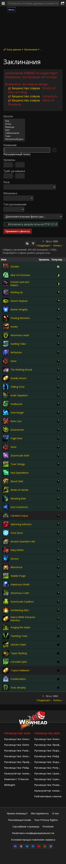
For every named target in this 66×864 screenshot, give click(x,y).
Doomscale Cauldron (22, 601)
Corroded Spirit (18, 661)
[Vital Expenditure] (6, 472)
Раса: (6, 182)
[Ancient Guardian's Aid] (6, 541)
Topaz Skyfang (18, 653)
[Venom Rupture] (6, 301)
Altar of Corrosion (20, 275)
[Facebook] (33, 846)
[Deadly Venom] (6, 378)
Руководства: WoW (17, 733)
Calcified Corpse (19, 515)
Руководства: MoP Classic (48, 733)
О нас (55, 813)
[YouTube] (38, 846)
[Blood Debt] (6, 481)
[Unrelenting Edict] (6, 610)
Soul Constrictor (19, 507)
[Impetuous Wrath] (6, 584)
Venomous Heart (19, 335)
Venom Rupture (19, 300)
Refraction (16, 352)
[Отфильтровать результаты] (33, 243)
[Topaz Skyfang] (6, 653)
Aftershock (16, 567)
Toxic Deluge (17, 464)
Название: (10, 145)
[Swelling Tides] (6, 344)
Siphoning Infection (20, 524)
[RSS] (44, 846)
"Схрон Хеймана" (20, 670)
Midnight (9, 784)
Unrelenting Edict (19, 610)
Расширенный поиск (17, 154)
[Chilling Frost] (6, 386)
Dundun (14, 266)
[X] (21, 846)
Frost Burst (16, 532)
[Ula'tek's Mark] (6, 644)
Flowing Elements (20, 318)
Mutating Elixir (18, 498)
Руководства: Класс (17, 739)
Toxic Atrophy (18, 687)
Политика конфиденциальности (33, 833)
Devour (14, 558)
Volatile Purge (18, 575)
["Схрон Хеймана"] (6, 670)
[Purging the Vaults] (6, 627)
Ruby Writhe (17, 550)
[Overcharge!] (6, 412)
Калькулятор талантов (18, 773)
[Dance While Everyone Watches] (6, 618)
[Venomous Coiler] (6, 593)
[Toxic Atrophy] (6, 687)
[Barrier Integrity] (6, 309)
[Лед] (14, 120)
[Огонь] (14, 124)
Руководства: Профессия (18, 762)
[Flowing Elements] (6, 318)
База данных (14, 49)
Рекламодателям (19, 820)
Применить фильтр (17, 231)
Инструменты (40, 813)
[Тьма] (14, 136)
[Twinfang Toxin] (6, 636)
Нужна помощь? (17, 813)
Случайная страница (26, 826)
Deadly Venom (18, 378)
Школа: (8, 116)
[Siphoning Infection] (6, 524)
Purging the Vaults (20, 627)
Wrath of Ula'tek (19, 489)
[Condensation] (6, 679)
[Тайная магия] (14, 133)
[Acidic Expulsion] (6, 395)
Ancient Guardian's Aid (22, 541)
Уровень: (9, 160)
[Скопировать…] (27, 243)
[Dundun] (6, 266)
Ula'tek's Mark (18, 644)
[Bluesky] (27, 846)
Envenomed (17, 429)
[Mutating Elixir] (6, 498)
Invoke (14, 326)
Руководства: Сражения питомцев (48, 773)
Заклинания (30, 49)
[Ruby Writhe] (6, 550)
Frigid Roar (16, 438)
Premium (48, 826)
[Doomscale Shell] (6, 455)
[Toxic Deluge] (6, 464)
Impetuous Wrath (20, 584)
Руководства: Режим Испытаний (48, 784)
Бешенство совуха (26, 88)
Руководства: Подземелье (48, 750)
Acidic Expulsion (19, 395)
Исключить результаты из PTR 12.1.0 (32, 224)
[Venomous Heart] (6, 335)
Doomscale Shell (19, 455)
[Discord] (15, 846)
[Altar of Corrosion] (6, 275)
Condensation (18, 679)
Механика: (10, 193)
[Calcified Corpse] (6, 515)
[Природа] (14, 127)
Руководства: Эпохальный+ (18, 756)
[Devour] (6, 558)
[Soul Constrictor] (6, 507)
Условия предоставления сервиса (33, 839)
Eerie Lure (15, 421)
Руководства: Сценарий (48, 779)
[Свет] (14, 130)
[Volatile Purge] (6, 576)
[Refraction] (6, 352)
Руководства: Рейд (16, 767)
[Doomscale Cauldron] (6, 601)
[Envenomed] (6, 429)
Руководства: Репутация (48, 767)
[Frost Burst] (6, 533)
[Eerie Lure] (6, 421)
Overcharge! (17, 412)
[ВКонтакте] (50, 846)
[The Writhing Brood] (6, 369)
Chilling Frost (17, 386)
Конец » (57, 245)
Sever (13, 361)
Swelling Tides (18, 343)
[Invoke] (6, 326)
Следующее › (44, 245)
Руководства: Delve (16, 744)
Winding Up (16, 292)
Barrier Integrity (19, 309)
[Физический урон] (14, 139)
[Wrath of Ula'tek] (6, 490)
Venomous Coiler (19, 593)
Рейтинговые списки (47, 796)
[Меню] (3, 3)
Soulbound (16, 404)
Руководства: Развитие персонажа (18, 750)
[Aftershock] (6, 567)
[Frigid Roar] (6, 438)
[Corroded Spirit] (6, 661)
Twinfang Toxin (18, 636)
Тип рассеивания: (15, 204)
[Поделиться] (62, 3)
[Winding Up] (6, 292)
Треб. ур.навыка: (14, 171)
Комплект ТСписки (16, 779)
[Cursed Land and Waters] (6, 283)
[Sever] (6, 361)
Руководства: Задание (48, 762)
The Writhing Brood (21, 369)
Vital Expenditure (19, 472)
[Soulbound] (6, 404)
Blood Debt (16, 481)
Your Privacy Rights (46, 820)
